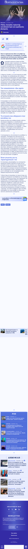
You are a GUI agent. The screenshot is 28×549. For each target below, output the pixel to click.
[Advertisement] (14, 268)
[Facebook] (9, 509)
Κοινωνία (3, 22)
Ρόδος (2, 204)
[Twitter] (12, 509)
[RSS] (19, 509)
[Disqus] (14, 355)
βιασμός (8, 204)
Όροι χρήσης (14, 533)
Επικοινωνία (14, 535)
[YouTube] (15, 509)
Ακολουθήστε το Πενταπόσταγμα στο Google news (12, 198)
